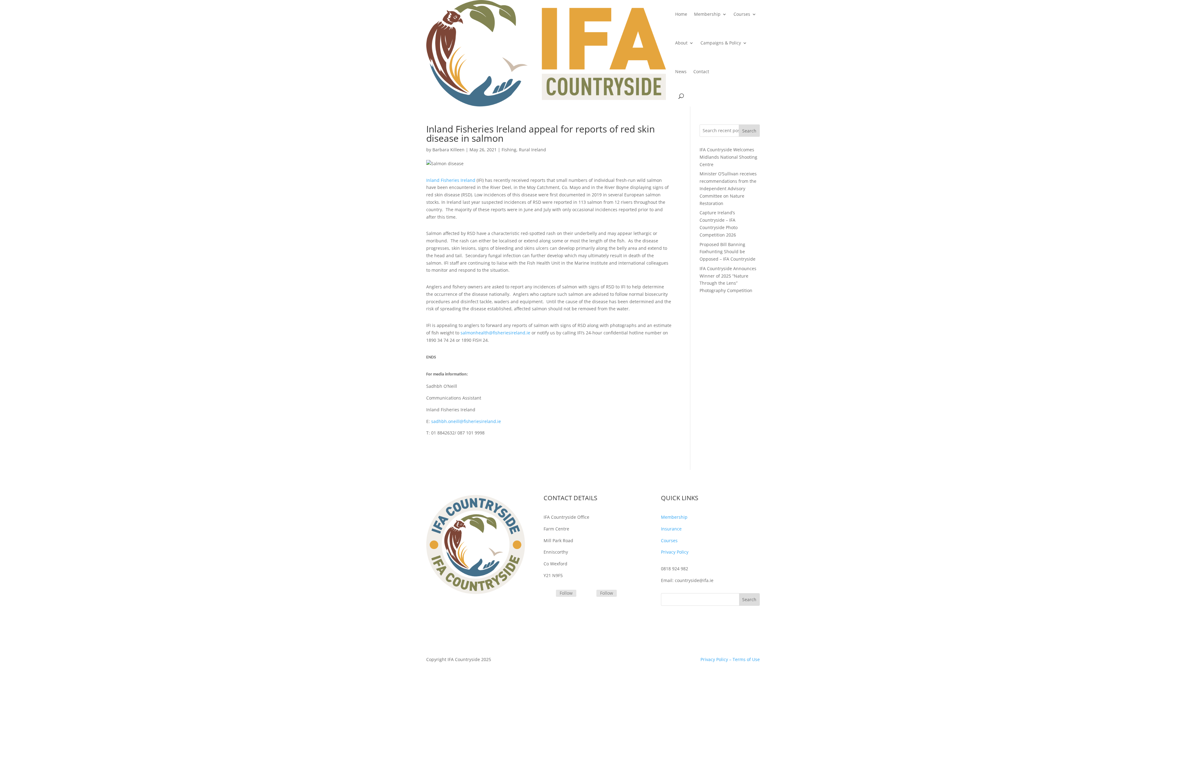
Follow (566, 593)
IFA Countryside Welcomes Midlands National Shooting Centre (728, 157)
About (681, 43)
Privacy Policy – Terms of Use (730, 659)
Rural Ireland (532, 150)
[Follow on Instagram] (548, 594)
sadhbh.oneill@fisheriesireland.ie (466, 421)
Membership (707, 14)
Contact (701, 71)
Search (749, 131)
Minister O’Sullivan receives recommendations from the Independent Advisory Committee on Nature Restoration (728, 188)
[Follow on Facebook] (589, 594)
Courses (742, 14)
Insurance (671, 529)
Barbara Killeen (448, 150)
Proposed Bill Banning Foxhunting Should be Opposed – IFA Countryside (727, 251)
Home (681, 14)
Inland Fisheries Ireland (450, 180)
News (681, 71)
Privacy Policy (674, 552)
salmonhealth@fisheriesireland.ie (495, 333)
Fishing (509, 150)
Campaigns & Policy (720, 43)
